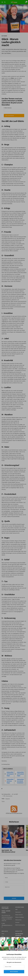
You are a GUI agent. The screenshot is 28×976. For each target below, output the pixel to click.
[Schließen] (25, 939)
